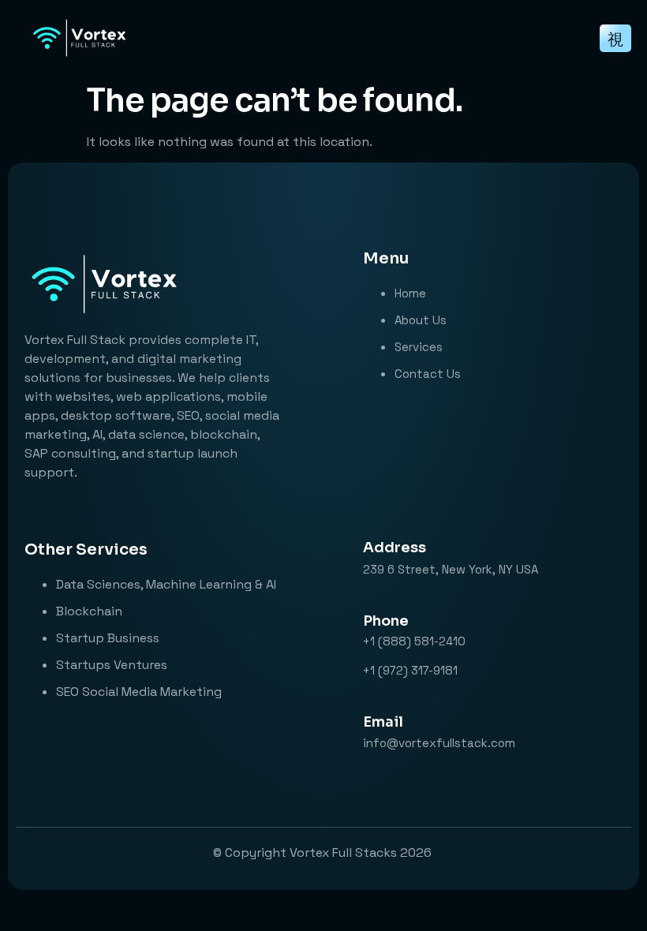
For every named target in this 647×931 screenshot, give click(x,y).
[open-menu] (615, 38)
